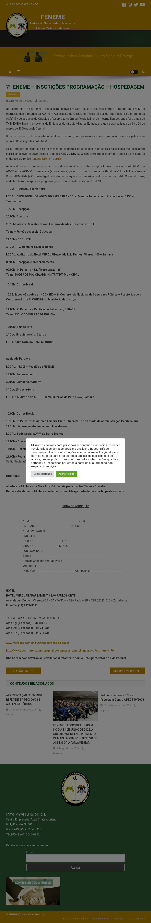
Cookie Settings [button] (43, 473)
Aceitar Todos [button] (66, 473)
